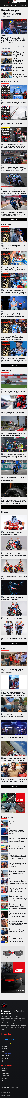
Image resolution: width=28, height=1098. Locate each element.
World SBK (5, 1056)
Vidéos (4, 1081)
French (16, 0)
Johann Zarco (8, 1041)
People (4, 1068)
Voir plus (14, 219)
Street (4, 1071)
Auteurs (4, 1085)
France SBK (5, 1058)
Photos (4, 1078)
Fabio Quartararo (9, 1039)
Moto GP (5, 1037)
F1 (3, 1051)
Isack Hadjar (8, 1053)
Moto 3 (4, 1049)
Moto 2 (4, 1046)
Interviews (5, 1073)
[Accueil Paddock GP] (4, 1005)
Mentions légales (5, 1095)
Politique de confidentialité (10, 1087)
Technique (5, 1076)
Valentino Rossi (9, 1044)
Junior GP (5, 1061)
